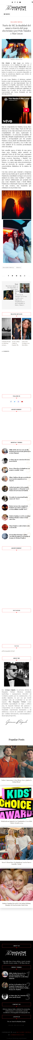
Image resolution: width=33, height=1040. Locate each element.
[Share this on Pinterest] (16, 275)
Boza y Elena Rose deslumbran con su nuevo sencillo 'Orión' (19, 469)
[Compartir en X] (12, 275)
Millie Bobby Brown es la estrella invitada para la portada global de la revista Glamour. (20, 451)
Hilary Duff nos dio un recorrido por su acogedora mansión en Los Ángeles (20, 479)
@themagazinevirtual (8, 651)
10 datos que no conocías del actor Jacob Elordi (18, 996)
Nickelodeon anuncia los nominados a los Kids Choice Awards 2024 (16, 822)
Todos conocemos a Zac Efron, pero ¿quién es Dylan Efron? (16, 781)
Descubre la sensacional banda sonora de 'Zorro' (18, 498)
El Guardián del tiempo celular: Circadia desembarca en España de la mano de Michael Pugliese (19, 536)
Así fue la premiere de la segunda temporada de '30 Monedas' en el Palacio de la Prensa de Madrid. (19, 488)
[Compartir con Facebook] (8, 275)
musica (18, 267)
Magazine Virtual (16, 22)
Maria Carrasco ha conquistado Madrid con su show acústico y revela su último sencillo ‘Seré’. (18, 507)
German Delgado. (18, 1034)
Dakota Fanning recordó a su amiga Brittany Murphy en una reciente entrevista (19, 517)
